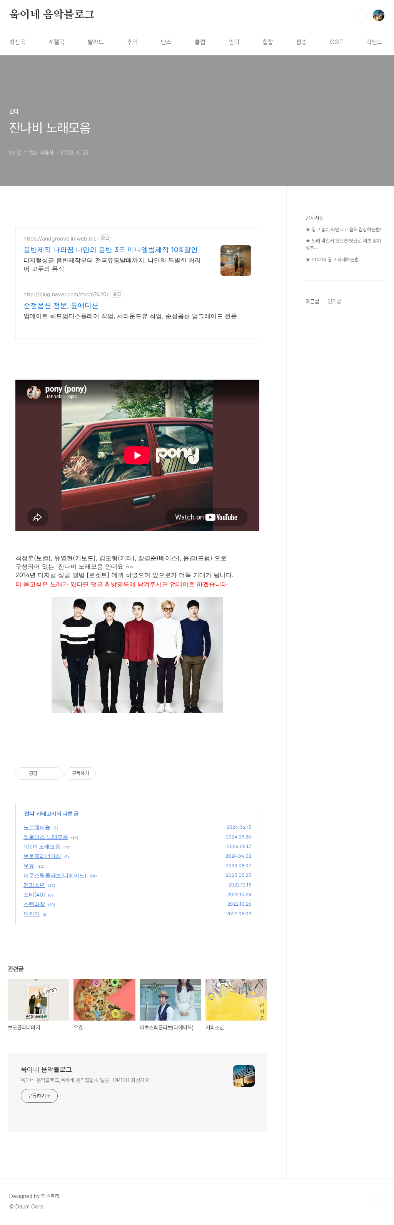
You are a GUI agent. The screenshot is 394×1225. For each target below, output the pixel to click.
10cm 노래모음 (41, 846)
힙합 (267, 42)
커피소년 (34, 884)
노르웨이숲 (36, 827)
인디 (234, 42)
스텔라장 (34, 904)
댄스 (166, 42)
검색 (361, 15)
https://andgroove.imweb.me (60, 238)
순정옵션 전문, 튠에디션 (60, 305)
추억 (132, 42)
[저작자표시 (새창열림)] (99, 773)
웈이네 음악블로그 (52, 15)
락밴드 (374, 42)
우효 (28, 865)
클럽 (200, 42)
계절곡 (56, 42)
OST (336, 42)
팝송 (301, 42)
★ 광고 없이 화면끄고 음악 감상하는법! (343, 229)
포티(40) (34, 894)
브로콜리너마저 (42, 856)
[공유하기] (44, 773)
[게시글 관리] (54, 773)
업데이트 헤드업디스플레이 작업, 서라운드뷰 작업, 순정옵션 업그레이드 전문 (130, 316)
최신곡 (17, 42)
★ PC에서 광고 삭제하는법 (332, 259)
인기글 (334, 301)
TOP (378, 1199)
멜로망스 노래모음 (45, 836)
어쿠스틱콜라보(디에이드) (55, 875)
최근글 (312, 301)
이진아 (31, 913)
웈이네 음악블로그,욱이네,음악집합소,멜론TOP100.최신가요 (85, 1080)
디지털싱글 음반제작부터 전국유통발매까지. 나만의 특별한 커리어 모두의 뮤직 (112, 264)
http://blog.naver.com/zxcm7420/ (66, 294)
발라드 (96, 42)
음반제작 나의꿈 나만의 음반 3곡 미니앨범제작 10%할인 (110, 250)
